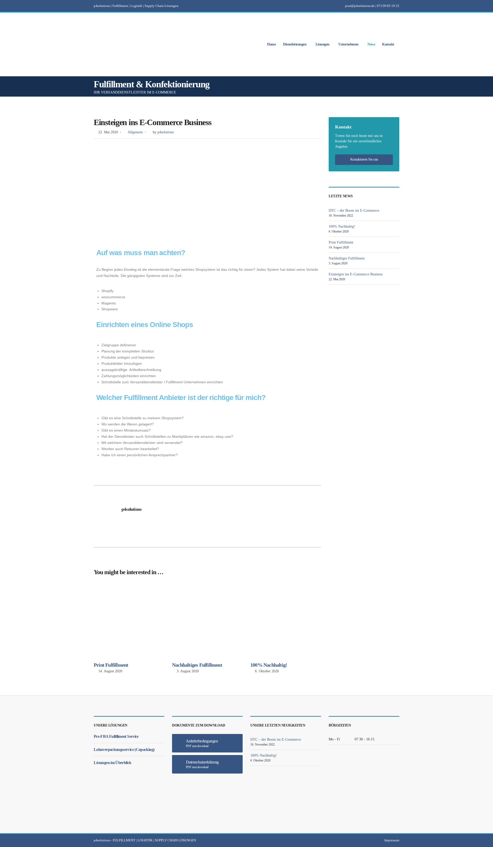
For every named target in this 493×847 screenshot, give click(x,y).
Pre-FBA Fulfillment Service (116, 736)
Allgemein (135, 132)
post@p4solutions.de (360, 6)
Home (271, 44)
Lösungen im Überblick (112, 762)
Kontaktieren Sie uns (364, 159)
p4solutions (165, 132)
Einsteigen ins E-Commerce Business (356, 274)
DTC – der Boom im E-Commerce (354, 210)
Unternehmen (348, 44)
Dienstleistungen (294, 44)
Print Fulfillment (111, 665)
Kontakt (388, 44)
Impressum (391, 840)
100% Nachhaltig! (268, 665)
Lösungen (322, 44)
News (371, 44)
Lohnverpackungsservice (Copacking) (124, 749)
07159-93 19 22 (388, 6)
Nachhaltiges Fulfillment (197, 665)
